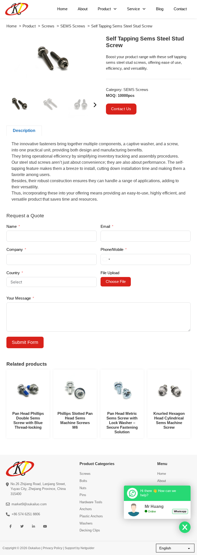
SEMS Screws (135, 89)
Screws (85, 474)
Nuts (83, 488)
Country (13, 273)
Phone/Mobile (112, 249)
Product (104, 9)
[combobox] (106, 259)
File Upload (110, 273)
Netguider (87, 548)
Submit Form (25, 342)
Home (62, 9)
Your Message (18, 298)
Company (14, 249)
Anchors (86, 509)
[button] (91, 42)
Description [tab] (24, 130)
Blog (159, 9)
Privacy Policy (52, 548)
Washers (86, 523)
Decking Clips (90, 530)
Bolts (83, 481)
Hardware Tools (91, 502)
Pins (83, 495)
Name (11, 226)
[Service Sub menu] (144, 9)
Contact (180, 9)
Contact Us (121, 109)
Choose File (116, 281)
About (82, 9)
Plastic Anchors (91, 516)
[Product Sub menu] (115, 9)
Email (105, 226)
